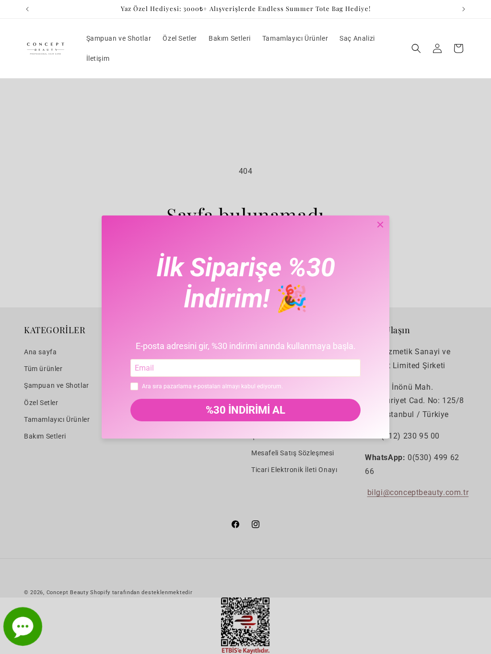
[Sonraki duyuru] (463, 9)
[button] (416, 48)
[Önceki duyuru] (27, 9)
